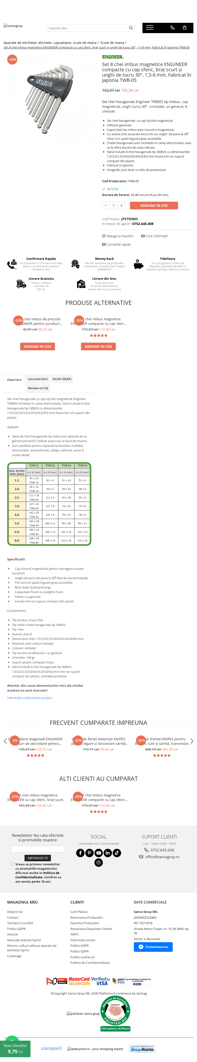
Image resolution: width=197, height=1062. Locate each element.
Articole (12, 934)
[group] (49, 99)
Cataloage (14, 956)
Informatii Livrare (82, 940)
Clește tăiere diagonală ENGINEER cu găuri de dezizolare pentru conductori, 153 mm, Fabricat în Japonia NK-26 (35, 741)
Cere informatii (156, 236)
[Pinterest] (89, 853)
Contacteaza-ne (156, 947)
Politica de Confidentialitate (37, 875)
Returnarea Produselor (86, 917)
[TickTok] (117, 853)
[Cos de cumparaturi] (184, 27)
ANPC (74, 934)
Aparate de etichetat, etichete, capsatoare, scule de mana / (52, 42)
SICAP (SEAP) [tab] (62, 379)
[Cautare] (131, 28)
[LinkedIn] (108, 853)
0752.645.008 (162, 850)
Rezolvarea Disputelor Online (91, 929)
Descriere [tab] (14, 379)
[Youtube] (98, 853)
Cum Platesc (79, 912)
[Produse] (150, 28)
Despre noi (15, 912)
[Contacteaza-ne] (172, 27)
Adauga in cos (154, 205)
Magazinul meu (22, 902)
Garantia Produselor (84, 923)
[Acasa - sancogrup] (21, 28)
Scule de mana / (113, 42)
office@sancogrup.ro (161, 856)
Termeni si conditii (20, 923)
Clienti (77, 902)
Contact (12, 917)
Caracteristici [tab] (38, 379)
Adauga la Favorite (119, 236)
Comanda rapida (118, 244)
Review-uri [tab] (38, 388)
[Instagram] (98, 862)
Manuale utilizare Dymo (24, 940)
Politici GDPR (16, 929)
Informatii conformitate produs (29, 698)
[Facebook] (80, 853)
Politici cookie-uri (82, 957)
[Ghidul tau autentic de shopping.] (51, 1048)
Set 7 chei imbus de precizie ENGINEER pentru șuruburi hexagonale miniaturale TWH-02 (37, 321)
